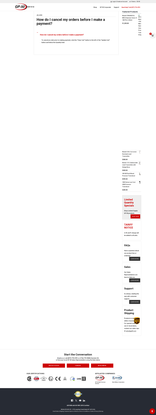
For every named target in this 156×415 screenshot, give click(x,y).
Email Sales (56, 411)
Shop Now (135, 216)
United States (53, 365)
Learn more (135, 259)
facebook (72, 400)
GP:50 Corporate (105, 7)
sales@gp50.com (131, 331)
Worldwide (102, 365)
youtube (80, 400)
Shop (95, 7)
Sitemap (101, 411)
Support (116, 7)
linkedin (84, 400)
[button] (76, 34)
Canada (78, 365)
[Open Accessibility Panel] (152, 411)
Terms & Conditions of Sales (86, 411)
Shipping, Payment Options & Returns (69, 411)
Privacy (96, 411)
